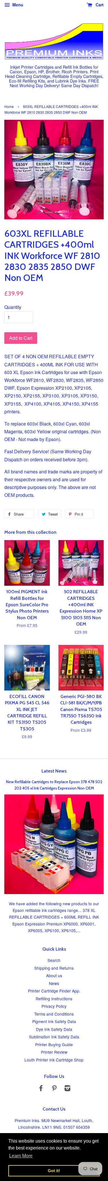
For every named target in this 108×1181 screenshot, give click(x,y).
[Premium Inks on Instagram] (67, 1089)
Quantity (12, 307)
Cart (99, 5)
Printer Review (54, 1052)
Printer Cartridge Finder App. (54, 991)
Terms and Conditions (54, 1014)
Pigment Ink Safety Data (54, 1021)
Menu (17, 5)
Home (9, 106)
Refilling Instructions (54, 998)
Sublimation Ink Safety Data (54, 1037)
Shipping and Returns (54, 968)
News (54, 983)
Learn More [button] (21, 1155)
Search (54, 960)
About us (54, 975)
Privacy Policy (54, 1006)
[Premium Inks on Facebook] (41, 1089)
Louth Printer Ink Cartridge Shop (54, 1060)
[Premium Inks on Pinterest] (54, 1089)
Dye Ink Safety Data (54, 1029)
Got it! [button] (54, 1170)
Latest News (54, 771)
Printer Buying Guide (54, 1044)
